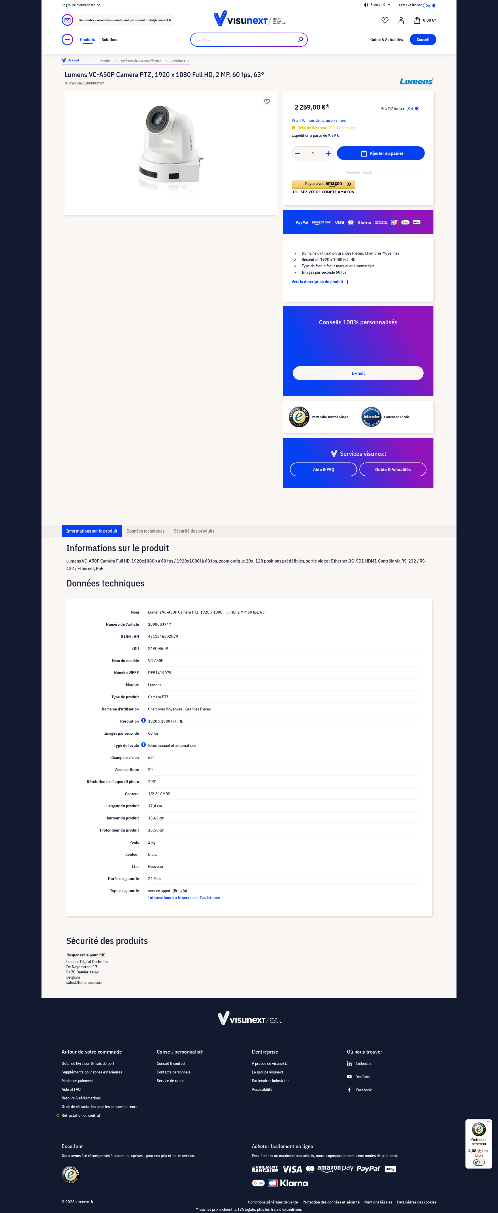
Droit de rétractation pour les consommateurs (99, 1106)
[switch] (479, 1162)
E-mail (358, 373)
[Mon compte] (401, 20)
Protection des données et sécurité (331, 1202)
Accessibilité (262, 1089)
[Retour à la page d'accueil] (248, 20)
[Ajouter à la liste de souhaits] (267, 101)
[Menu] (67, 39)
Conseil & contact (171, 1063)
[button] (323, 187)
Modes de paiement (78, 1080)
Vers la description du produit (318, 281)
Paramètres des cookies (416, 1202)
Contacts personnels (173, 1072)
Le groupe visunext (267, 1072)
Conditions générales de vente (273, 1202)
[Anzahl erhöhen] (328, 153)
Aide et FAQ (71, 1089)
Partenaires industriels (270, 1080)
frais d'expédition (286, 1209)
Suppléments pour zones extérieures (92, 1072)
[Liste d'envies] (385, 20)
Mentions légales (378, 1202)
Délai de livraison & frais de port (88, 1063)
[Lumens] (416, 81)
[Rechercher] (300, 40)
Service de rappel (171, 1080)
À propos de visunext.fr (271, 1063)
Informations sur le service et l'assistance (184, 897)
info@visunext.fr (159, 20)
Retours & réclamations (81, 1098)
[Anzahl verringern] (298, 153)
